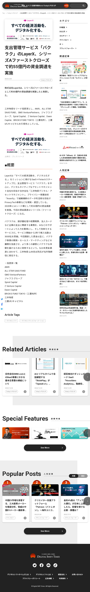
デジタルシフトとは (43, 574)
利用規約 (62, 578)
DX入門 (62, 32)
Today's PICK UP (46, 80)
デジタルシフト (12, 321)
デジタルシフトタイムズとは (18, 574)
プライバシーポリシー (30, 578)
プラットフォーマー (67, 48)
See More (45, 448)
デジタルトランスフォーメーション (33, 321)
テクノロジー (64, 40)
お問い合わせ (77, 574)
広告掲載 (48, 578)
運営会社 (61, 574)
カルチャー (64, 36)
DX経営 (62, 27)
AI (60, 44)
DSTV (66, 5)
